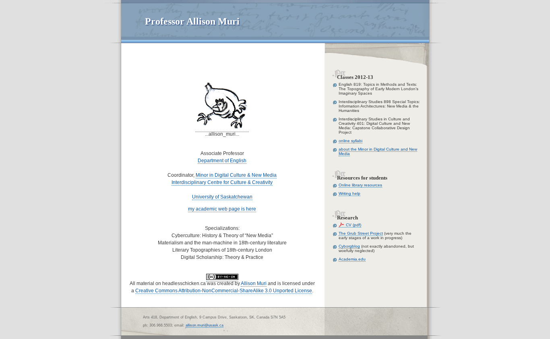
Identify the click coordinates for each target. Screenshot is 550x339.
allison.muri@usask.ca (204, 325)
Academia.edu (352, 259)
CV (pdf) (353, 225)
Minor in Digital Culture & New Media (236, 175)
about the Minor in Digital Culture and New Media (378, 151)
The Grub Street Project (361, 233)
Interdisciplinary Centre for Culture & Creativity (222, 182)
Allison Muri (254, 283)
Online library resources (360, 185)
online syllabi (350, 140)
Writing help (349, 193)
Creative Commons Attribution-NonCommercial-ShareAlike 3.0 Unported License (223, 291)
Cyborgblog (349, 246)
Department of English (222, 160)
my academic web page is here (222, 209)
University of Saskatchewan (222, 197)
